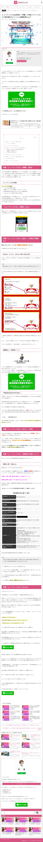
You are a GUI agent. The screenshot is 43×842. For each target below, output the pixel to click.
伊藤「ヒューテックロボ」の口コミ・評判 (13, 154)
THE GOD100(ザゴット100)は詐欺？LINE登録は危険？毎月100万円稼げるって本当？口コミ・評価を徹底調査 (21, 729)
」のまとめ (12, 160)
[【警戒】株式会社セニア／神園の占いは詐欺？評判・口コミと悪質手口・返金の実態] (31, 755)
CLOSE (35, 137)
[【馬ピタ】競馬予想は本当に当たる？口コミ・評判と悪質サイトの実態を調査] (11, 707)
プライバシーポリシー (6, 839)
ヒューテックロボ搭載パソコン (32, 10)
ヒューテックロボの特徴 (11, 143)
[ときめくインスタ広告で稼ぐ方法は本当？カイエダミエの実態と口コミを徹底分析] (31, 746)
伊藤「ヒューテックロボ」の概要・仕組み (13, 141)
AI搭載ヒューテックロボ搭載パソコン (13, 10)
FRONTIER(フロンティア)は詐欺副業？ (10, 114)
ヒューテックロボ (23, 10)
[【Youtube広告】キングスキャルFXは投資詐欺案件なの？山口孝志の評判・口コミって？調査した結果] (11, 754)
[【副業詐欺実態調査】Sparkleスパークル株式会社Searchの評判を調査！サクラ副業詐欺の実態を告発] (31, 719)
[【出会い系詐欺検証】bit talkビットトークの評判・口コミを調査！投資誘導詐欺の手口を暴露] (11, 718)
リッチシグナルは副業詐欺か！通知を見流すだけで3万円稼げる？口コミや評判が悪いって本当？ (21, 725)
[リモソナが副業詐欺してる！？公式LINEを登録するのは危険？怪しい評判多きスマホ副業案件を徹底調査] (31, 738)
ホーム (2, 839)
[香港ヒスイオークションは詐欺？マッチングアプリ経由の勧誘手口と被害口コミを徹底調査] (11, 746)
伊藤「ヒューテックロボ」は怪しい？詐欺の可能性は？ (16, 147)
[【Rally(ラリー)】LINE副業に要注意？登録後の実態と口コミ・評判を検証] (31, 707)
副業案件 (4, 10)
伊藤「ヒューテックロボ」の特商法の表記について (15, 156)
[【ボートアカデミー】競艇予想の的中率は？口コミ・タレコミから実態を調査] (11, 713)
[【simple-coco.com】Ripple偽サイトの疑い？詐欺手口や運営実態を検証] (31, 713)
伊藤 (3, 12)
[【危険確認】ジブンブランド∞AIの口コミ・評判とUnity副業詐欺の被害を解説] (11, 738)
